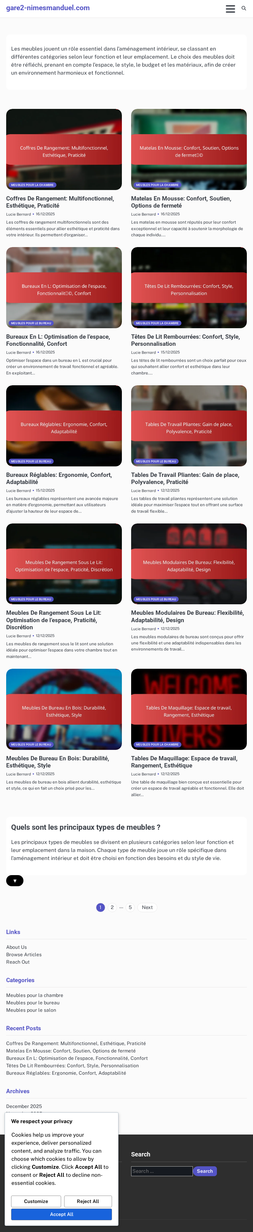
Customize (36, 1201)
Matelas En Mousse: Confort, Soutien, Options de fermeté (181, 202)
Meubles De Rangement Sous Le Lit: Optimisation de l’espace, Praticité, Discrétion (53, 619)
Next (147, 907)
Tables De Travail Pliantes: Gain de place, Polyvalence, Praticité (185, 478)
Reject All (88, 1201)
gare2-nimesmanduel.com (48, 8)
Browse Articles (24, 954)
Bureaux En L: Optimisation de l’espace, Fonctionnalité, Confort (58, 340)
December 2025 (24, 1106)
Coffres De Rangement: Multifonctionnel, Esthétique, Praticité (76, 1043)
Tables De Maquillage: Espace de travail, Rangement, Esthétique (184, 762)
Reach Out (18, 962)
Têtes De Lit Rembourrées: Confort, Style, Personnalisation (72, 1065)
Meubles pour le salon (31, 1010)
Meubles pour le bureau (31, 323)
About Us (16, 947)
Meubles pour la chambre (32, 185)
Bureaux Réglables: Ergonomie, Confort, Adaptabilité (66, 1073)
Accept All (61, 1214)
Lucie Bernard (18, 214)
